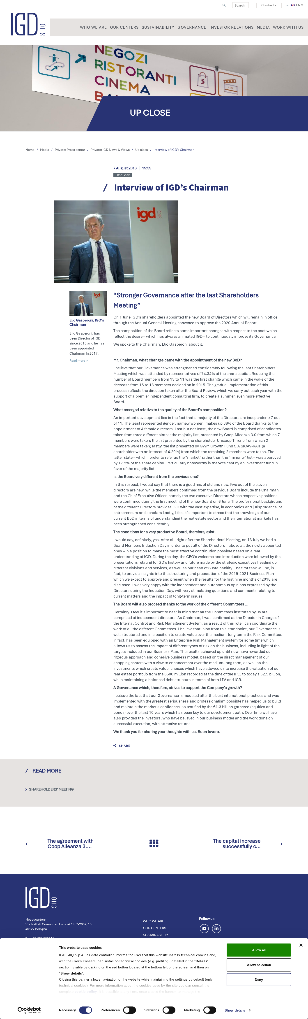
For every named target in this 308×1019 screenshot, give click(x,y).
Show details (235, 1010)
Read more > (78, 360)
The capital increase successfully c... (237, 844)
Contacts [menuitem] (268, 5)
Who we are (153, 921)
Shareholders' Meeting (51, 789)
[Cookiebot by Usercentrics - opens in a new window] (29, 1010)
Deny (259, 980)
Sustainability (155, 935)
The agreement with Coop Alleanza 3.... (71, 844)
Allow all (259, 950)
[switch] (129, 1010)
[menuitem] (297, 5)
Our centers (154, 928)
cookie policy (86, 991)
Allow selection (259, 965)
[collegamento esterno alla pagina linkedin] (216, 928)
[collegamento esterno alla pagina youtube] (205, 928)
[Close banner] (301, 945)
